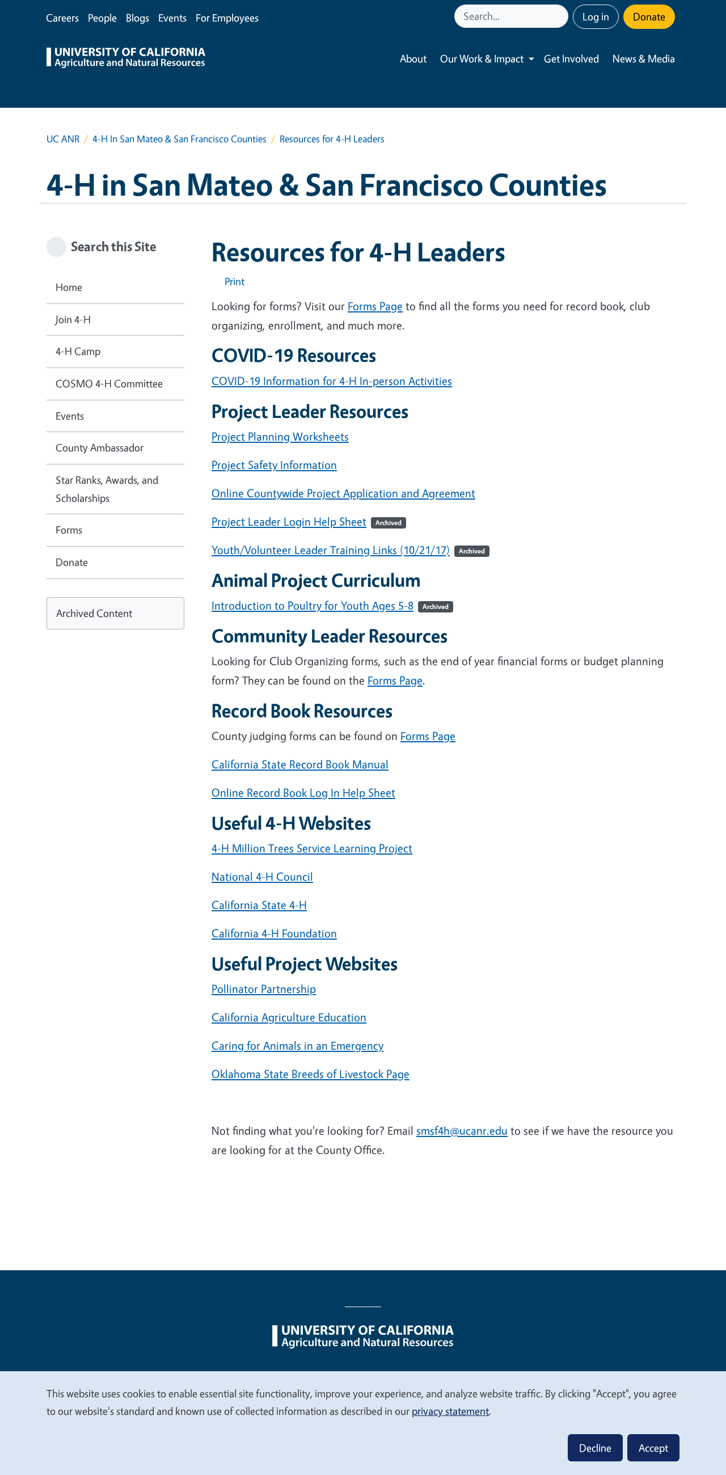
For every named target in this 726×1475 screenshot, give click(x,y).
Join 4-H (73, 319)
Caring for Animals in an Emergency (297, 1045)
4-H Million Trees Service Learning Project (312, 848)
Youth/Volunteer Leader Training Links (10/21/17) (348, 550)
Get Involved (571, 58)
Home (69, 287)
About (413, 58)
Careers (62, 17)
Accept (653, 1448)
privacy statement (450, 1411)
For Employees (227, 17)
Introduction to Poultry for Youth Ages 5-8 (330, 605)
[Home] (126, 59)
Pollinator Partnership (264, 989)
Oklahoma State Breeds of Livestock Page (311, 1074)
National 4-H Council (262, 876)
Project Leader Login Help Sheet (307, 521)
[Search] (561, 16)
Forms (69, 529)
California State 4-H (259, 905)
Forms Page (375, 306)
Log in (596, 16)
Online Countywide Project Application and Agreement (343, 493)
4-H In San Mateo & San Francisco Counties (179, 139)
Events (172, 17)
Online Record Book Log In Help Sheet (303, 792)
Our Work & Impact (482, 58)
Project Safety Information (274, 465)
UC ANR (63, 139)
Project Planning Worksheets (280, 436)
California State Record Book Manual (300, 764)
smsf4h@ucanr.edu (462, 1130)
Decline (595, 1448)
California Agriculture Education (289, 1017)
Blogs (137, 17)
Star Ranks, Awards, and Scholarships (107, 489)
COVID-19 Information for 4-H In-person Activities (332, 381)
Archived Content (94, 613)
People (102, 17)
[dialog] (363, 1422)
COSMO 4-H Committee (109, 383)
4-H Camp (78, 351)
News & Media (644, 58)
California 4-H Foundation (274, 933)
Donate (649, 16)
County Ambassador (99, 447)
